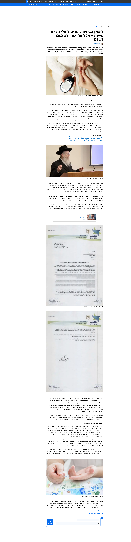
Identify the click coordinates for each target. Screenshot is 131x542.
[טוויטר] (32, 4)
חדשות (95, 1)
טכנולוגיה (51, 1)
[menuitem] (94, 1)
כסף (71, 1)
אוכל (67, 1)
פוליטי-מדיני (72, 4)
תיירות (56, 1)
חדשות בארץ (79, 4)
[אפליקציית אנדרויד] (36, 4)
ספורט (89, 1)
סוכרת (101, 510)
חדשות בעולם (65, 4)
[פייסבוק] (30, 4)
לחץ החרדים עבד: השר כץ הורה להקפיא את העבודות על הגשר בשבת (82, 137)
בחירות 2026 (58, 4)
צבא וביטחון (85, 4)
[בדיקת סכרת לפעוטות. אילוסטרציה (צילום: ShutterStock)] (74, 76)
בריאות (62, 1)
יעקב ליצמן (97, 510)
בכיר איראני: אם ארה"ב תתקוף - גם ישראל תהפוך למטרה (86, 139)
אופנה (45, 1)
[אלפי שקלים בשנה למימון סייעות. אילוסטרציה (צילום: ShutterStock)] (74, 478)
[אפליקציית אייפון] (34, 4)
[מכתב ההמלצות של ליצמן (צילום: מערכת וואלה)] (74, 266)
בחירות (84, 1)
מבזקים (90, 4)
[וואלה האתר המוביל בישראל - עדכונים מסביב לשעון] (100, 1)
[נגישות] (2, 1)
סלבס (74, 1)
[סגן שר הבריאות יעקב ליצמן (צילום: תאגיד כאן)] (74, 162)
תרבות (79, 1)
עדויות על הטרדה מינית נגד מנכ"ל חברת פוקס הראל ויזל (86, 141)
